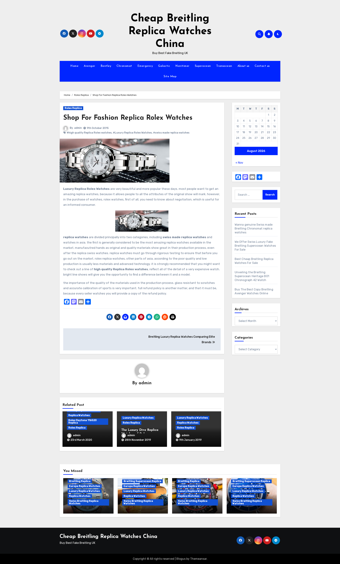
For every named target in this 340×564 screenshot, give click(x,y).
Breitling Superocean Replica (142, 481)
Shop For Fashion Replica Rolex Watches (127, 118)
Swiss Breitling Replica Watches (83, 502)
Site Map (170, 76)
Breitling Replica (79, 481)
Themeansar (198, 558)
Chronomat (124, 66)
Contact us (262, 66)
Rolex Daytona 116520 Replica (82, 421)
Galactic (164, 66)
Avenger (89, 66)
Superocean (203, 66)
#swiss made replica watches (171, 132)
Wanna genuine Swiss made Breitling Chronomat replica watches (254, 228)
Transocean (224, 66)
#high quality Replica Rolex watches (89, 132)
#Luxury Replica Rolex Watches (132, 132)
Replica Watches (79, 415)
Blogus (181, 558)
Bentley (106, 66)
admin (78, 127)
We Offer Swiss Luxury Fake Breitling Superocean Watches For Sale (255, 245)
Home (74, 66)
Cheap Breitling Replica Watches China (170, 31)
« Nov (239, 162)
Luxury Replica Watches (138, 417)
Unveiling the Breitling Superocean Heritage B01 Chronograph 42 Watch (252, 276)
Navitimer (182, 66)
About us (243, 66)
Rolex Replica (73, 108)
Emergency (145, 66)
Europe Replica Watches (84, 486)
